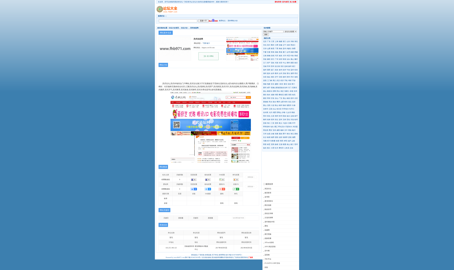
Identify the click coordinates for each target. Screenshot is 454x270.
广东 (268, 41)
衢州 (276, 73)
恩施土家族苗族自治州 (279, 88)
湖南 (276, 52)
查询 (221, 203)
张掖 (276, 134)
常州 (268, 66)
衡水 (268, 95)
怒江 (268, 148)
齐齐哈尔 (285, 109)
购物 (268, 56)
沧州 (295, 91)
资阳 (290, 95)
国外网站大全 (233, 21)
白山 (274, 109)
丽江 (292, 144)
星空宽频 (268, 234)
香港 (280, 52)
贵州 (284, 48)
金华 (272, 73)
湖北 (296, 41)
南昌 (288, 98)
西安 (270, 130)
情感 (296, 56)
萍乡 (270, 102)
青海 (272, 52)
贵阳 (276, 123)
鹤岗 (293, 112)
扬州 (290, 66)
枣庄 (296, 73)
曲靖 (276, 144)
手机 (286, 80)
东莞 (280, 63)
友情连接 (208, 255)
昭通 (284, 144)
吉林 (288, 45)
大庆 (270, 112)
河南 (292, 41)
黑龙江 (292, 45)
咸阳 (278, 130)
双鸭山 (279, 112)
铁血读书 (268, 209)
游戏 (272, 56)
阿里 (264, 144)
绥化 (268, 116)
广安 (280, 98)
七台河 (288, 112)
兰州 (264, 134)
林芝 (268, 144)
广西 (276, 48)
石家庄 (294, 88)
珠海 (284, 59)
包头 (272, 127)
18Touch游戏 (269, 242)
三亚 (272, 123)
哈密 (277, 141)
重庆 (272, 45)
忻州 (280, 116)
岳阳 (280, 137)
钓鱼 (292, 56)
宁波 (288, 70)
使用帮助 (222, 255)
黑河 (264, 116)
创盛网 (267, 230)
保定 (282, 91)
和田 (281, 141)
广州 (276, 59)
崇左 (276, 119)
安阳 (264, 80)
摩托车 (281, 148)
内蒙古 (289, 48)
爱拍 (266, 226)
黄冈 (264, 88)
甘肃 (268, 52)
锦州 (280, 105)
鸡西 (274, 112)
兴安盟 (295, 127)
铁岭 (284, 105)
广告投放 (201, 255)
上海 (276, 41)
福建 (280, 41)
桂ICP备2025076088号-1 (234, 255)
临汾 (288, 116)
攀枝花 (281, 95)
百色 (288, 119)
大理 (272, 148)
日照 (280, 77)
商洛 (290, 130)
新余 (274, 102)
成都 (272, 95)
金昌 (268, 134)
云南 (264, 56)
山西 (268, 48)
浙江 (284, 41)
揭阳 (292, 63)
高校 (264, 59)
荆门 (293, 84)
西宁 (284, 134)
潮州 (288, 63)
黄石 (285, 84)
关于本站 (215, 255)
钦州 (296, 119)
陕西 (293, 48)
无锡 (264, 66)
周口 (274, 80)
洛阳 (296, 77)
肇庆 (296, 59)
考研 (290, 80)
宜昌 (289, 84)
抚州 (292, 98)
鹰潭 (278, 102)
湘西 (293, 137)
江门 (264, 63)
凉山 (276, 98)
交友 (291, 148)
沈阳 (268, 105)
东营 (264, 77)
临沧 (264, 148)
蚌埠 (286, 102)
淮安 (282, 66)
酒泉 (280, 134)
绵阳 (276, 95)
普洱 (296, 144)
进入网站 (210, 56)
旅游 (280, 56)
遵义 (280, 123)
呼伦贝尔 (281, 127)
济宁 (276, 77)
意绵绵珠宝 (269, 201)
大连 (272, 105)
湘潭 (272, 137)
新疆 (292, 52)
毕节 (293, 123)
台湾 (288, 52)
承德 (291, 91)
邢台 (278, 91)
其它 (272, 59)
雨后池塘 (268, 205)
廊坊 (264, 95)
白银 (272, 134)
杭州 (284, 70)
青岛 (288, 73)
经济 (282, 80)
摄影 (276, 84)
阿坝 (268, 98)
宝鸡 (274, 130)
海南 (280, 48)
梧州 (272, 119)
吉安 (296, 98)
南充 (293, 95)
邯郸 (274, 91)
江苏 (272, 41)
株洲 (268, 137)
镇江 (293, 66)
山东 (288, 41)
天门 (289, 88)
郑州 (288, 77)
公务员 (286, 148)
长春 (293, 105)
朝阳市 (289, 105)
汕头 (288, 59)
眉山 (284, 98)
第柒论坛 (268, 189)
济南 (284, 73)
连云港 (277, 66)
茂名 (272, 63)
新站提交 (194, 255)
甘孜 (272, 98)
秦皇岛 (269, 91)
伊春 (283, 112)
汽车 (276, 56)
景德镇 (265, 102)
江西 (276, 45)
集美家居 (268, 193)
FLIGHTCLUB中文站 (272, 263)
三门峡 (269, 80)
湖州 (264, 73)
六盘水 (285, 123)
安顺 (290, 123)
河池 (292, 119)
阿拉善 (265, 130)
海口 (268, 123)
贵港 (264, 123)
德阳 (286, 95)
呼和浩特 (266, 127)
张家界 (285, 137)
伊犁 (285, 141)
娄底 (290, 137)
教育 (272, 48)
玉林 (284, 119)
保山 (288, 144)
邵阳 (276, 137)
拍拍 (266, 267)
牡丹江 (291, 109)
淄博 (292, 73)
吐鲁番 (272, 141)
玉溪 (280, 144)
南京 (296, 63)
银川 (293, 130)
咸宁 (268, 88)
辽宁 (284, 45)
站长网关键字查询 (238, 218)
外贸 (288, 56)
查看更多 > (251, 177)
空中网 (267, 251)
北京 (264, 41)
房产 (268, 63)
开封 (292, 77)
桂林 (268, 119)
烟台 (268, 77)
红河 (276, 148)
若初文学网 (269, 213)
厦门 (272, 70)
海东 (288, 134)
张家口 (286, 91)
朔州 (276, 116)
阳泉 (284, 116)
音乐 (272, 84)
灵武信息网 (194, 28)
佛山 (292, 59)
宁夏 (264, 52)
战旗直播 (268, 238)
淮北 (290, 102)
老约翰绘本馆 (270, 222)
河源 (276, 63)
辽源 (270, 109)
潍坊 (272, 77)
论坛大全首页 (174, 28)
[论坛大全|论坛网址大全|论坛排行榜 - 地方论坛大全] (166, 7)
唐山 (264, 91)
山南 (293, 141)
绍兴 (296, 70)
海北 (292, 134)
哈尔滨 (279, 109)
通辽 (276, 127)
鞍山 (276, 105)
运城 (292, 116)
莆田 (268, 70)
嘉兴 (268, 73)
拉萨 (289, 141)
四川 (268, 45)
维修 (264, 84)
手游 (293, 80)
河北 (264, 45)
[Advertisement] (240, 9)
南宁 (296, 116)
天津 (264, 48)
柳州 (264, 119)
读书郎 (267, 197)
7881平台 (268, 259)
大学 (284, 56)
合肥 (282, 102)
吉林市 (265, 109)
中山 (284, 63)
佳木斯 (265, 112)
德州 (284, 77)
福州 (264, 70)
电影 (268, 84)
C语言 (281, 84)
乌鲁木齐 (266, 141)
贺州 (280, 119)
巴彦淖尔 (288, 127)
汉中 (286, 130)
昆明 (272, 144)
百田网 (267, 255)
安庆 (293, 102)
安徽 (280, 45)
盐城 (286, 66)
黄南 (296, 134)
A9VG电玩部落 (270, 247)
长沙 (264, 137)
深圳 (280, 59)
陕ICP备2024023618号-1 (193, 257)
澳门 (284, 52)
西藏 (296, 52)
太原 (272, 116)
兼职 (268, 59)
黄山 (264, 105)
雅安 (264, 98)
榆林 (282, 130)
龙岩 (276, 70)
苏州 (272, 66)
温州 (292, 70)
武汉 (278, 80)
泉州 (280, 70)
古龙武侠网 (269, 218)
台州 (280, 73)
